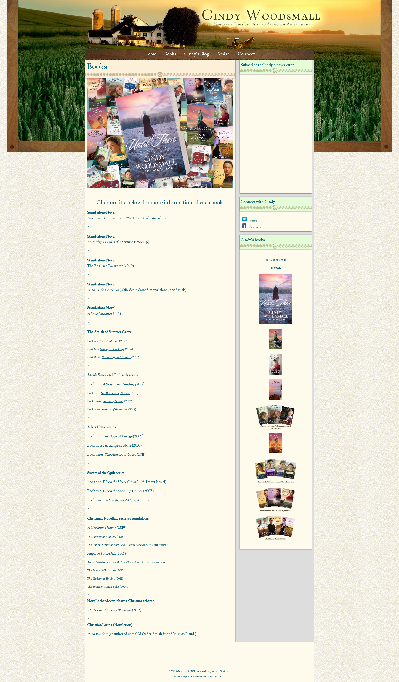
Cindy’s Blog (196, 54)
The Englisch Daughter (105, 266)
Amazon (110, 657)
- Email (252, 221)
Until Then (95, 218)
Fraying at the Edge (112, 349)
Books (170, 54)
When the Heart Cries (118, 482)
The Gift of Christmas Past (103, 545)
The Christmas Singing (101, 578)
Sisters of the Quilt (101, 473)
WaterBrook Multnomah (209, 676)
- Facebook (254, 227)
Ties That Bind (109, 341)
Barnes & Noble (145, 657)
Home (150, 54)
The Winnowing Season (115, 393)
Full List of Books (275, 260)
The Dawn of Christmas (101, 570)
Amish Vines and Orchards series (112, 375)
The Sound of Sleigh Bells (103, 587)
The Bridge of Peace (116, 445)
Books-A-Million (180, 657)
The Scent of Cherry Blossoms (109, 610)
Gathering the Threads (116, 357)
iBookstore (250, 657)
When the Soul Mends (121, 500)
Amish (223, 54)
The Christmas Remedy (101, 537)
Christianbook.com (215, 657)
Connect (246, 54)
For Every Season (113, 401)
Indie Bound (285, 657)
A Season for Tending (118, 384)
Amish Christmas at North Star (106, 562)
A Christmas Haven (101, 527)
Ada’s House (96, 427)
